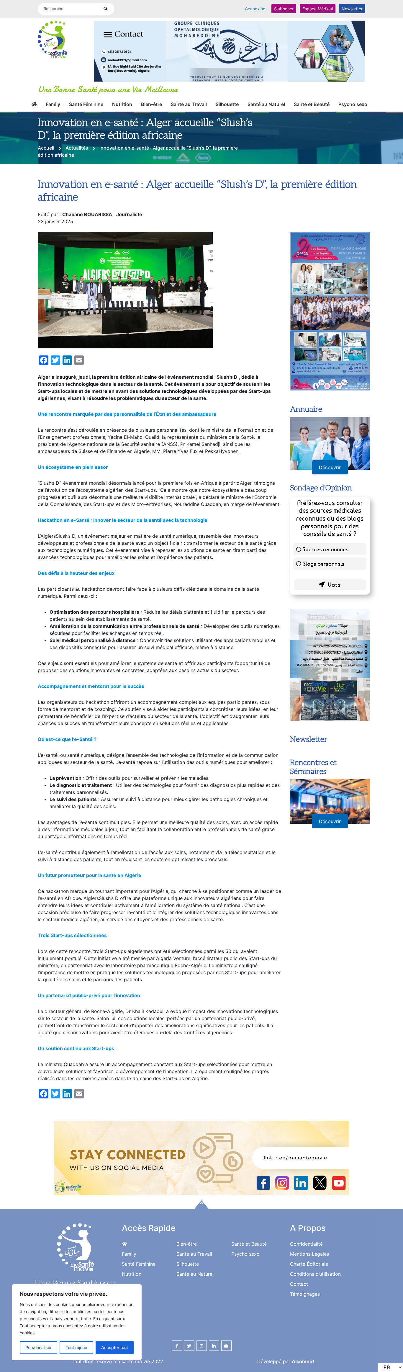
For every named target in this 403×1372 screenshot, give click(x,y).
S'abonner (284, 8)
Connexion (255, 8)
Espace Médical (317, 8)
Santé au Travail (189, 97)
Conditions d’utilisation (315, 1267)
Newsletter (352, 8)
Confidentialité (306, 1237)
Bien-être (151, 97)
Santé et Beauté (312, 97)
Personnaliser (38, 1347)
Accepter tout (114, 1347)
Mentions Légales (309, 1247)
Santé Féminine (86, 97)
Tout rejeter (76, 1347)
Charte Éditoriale (309, 1257)
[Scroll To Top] (201, 1198)
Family (53, 97)
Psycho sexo (352, 97)
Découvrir (330, 461)
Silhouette (227, 97)
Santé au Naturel (266, 97)
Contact (299, 1277)
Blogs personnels (323, 556)
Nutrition (122, 97)
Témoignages (305, 1287)
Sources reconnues (325, 542)
